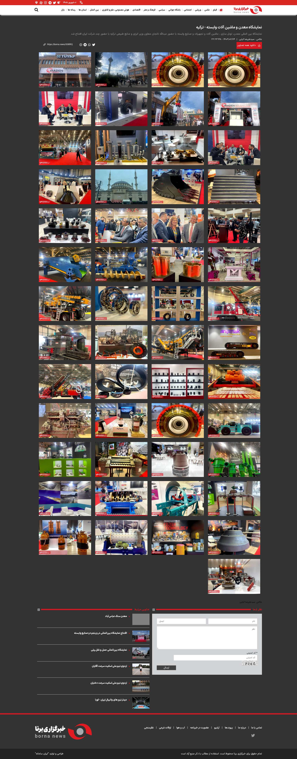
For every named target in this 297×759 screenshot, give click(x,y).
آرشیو (216, 728)
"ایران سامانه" (42, 754)
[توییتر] (54, 2)
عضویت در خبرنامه (199, 728)
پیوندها (229, 728)
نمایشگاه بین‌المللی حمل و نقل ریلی (109, 650)
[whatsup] (89, 44)
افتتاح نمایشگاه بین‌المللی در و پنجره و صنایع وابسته (100, 633)
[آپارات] (41, 2)
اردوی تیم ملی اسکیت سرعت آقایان (109, 666)
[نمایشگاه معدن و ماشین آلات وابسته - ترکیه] (234, 69)
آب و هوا (180, 728)
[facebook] (80, 44)
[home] (221, 10)
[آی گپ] (36, 2)
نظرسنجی (149, 728)
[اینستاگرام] (45, 2)
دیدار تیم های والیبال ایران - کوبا (111, 700)
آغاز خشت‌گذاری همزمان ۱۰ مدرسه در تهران (242, 19)
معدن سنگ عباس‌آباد (116, 616)
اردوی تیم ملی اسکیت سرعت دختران (108, 683)
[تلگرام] (50, 2)
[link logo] (248, 10)
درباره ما (242, 728)
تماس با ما (256, 728)
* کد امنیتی (252, 653)
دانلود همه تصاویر (246, 45)
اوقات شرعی (165, 728)
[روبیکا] (58, 2)
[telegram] (85, 44)
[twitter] (93, 44)
